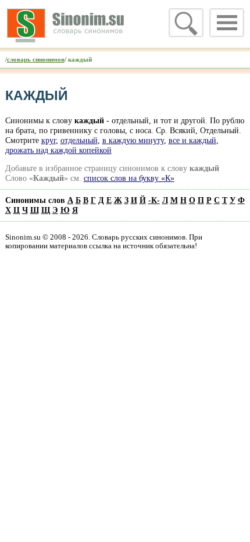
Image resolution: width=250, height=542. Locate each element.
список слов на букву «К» (129, 178)
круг (48, 140)
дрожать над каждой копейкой (58, 150)
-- (154, 200)
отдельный (79, 140)
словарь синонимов (36, 59)
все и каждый (192, 140)
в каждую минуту (133, 140)
